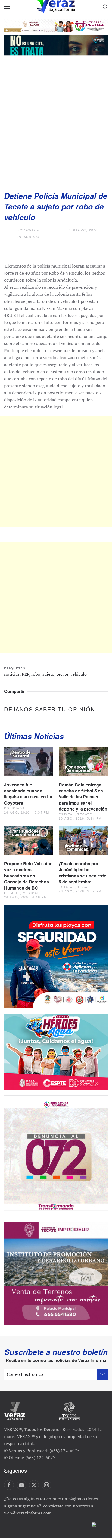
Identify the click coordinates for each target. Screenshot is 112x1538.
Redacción (28, 237)
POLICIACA (28, 230)
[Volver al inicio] (56, 7)
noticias (12, 674)
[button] (7, 7)
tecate (62, 674)
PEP (25, 674)
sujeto (48, 674)
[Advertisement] (56, 121)
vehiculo (78, 674)
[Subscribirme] (102, 1374)
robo (35, 674)
